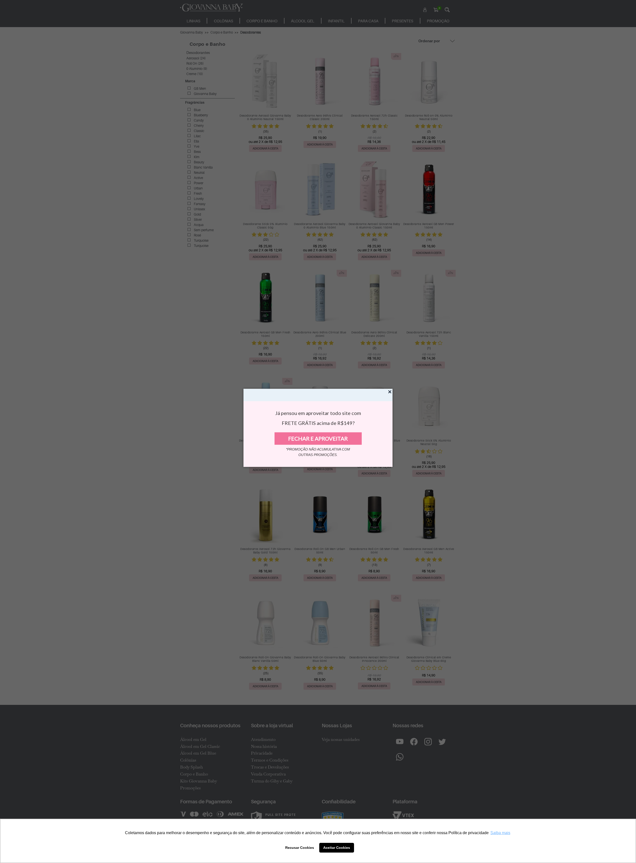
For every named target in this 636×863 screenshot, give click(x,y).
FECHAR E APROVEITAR (318, 438)
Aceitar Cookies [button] (336, 848)
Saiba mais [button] (500, 833)
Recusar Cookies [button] (299, 848)
